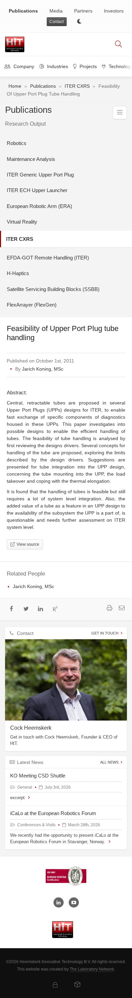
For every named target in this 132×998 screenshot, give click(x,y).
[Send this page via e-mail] (121, 609)
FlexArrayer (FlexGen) (32, 305)
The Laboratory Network (92, 969)
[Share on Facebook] (11, 609)
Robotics (16, 143)
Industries (57, 66)
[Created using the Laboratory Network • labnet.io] (77, 985)
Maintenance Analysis (31, 159)
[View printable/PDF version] (109, 609)
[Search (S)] (118, 44)
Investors (114, 11)
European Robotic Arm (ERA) (39, 206)
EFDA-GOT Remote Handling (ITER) (48, 258)
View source (27, 544)
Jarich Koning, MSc (42, 369)
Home (14, 86)
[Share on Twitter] (26, 609)
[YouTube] (74, 902)
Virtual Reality (22, 222)
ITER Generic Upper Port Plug (40, 175)
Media (56, 11)
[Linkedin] (58, 902)
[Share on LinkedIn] (40, 609)
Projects (87, 66)
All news (109, 762)
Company (23, 66)
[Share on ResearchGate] (55, 609)
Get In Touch (104, 633)
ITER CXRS (77, 86)
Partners (83, 11)
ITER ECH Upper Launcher (37, 190)
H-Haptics (18, 273)
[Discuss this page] (65, 609)
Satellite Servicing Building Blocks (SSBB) (53, 289)
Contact (56, 21)
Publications (23, 11)
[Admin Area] (55, 985)
